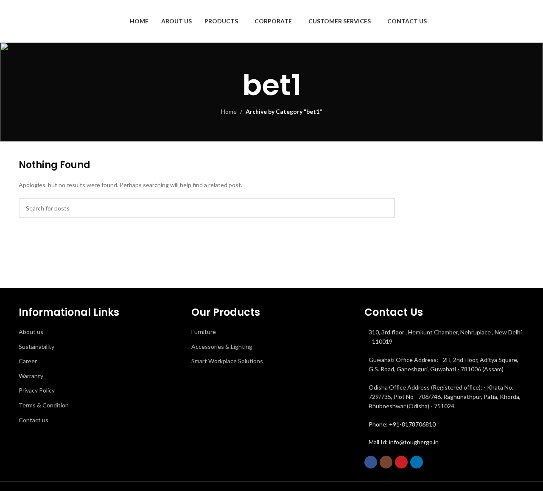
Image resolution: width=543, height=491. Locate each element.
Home (229, 111)
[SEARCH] (385, 208)
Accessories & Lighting (221, 346)
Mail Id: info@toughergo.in (404, 442)
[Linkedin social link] (416, 462)
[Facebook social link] (370, 462)
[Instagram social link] (386, 462)
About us (31, 331)
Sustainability (36, 346)
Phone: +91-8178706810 (402, 424)
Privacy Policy (37, 390)
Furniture (203, 331)
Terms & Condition (44, 405)
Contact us (33, 420)
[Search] (521, 21)
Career (28, 361)
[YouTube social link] (401, 462)
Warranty (31, 375)
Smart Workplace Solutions (227, 361)
